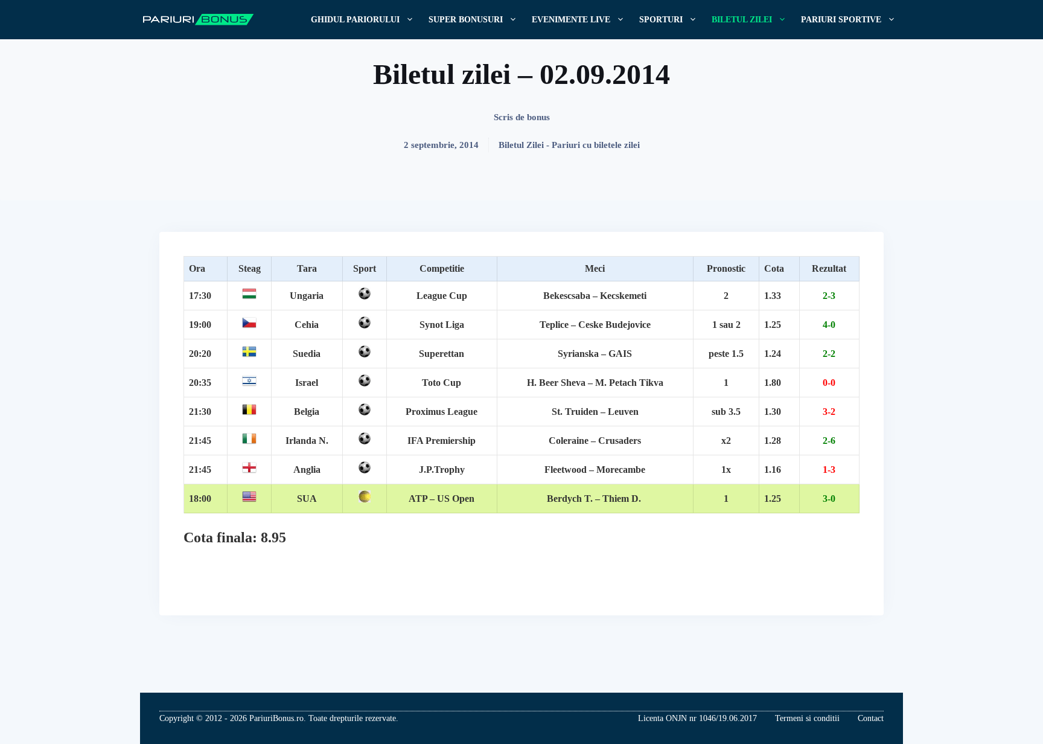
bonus (538, 117)
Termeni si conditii (807, 718)
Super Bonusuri (466, 19)
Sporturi (661, 19)
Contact (871, 718)
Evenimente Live (571, 19)
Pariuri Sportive (841, 19)
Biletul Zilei (742, 19)
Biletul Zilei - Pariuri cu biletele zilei (569, 145)
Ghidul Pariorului (355, 19)
